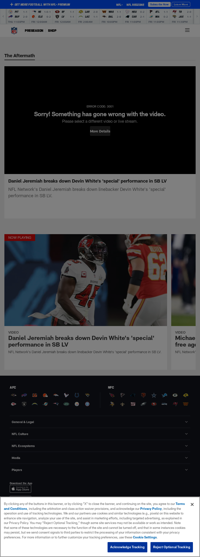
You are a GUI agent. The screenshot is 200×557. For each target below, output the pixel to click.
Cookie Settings (145, 537)
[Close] (192, 504)
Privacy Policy (151, 509)
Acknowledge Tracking (127, 547)
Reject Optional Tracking (171, 547)
